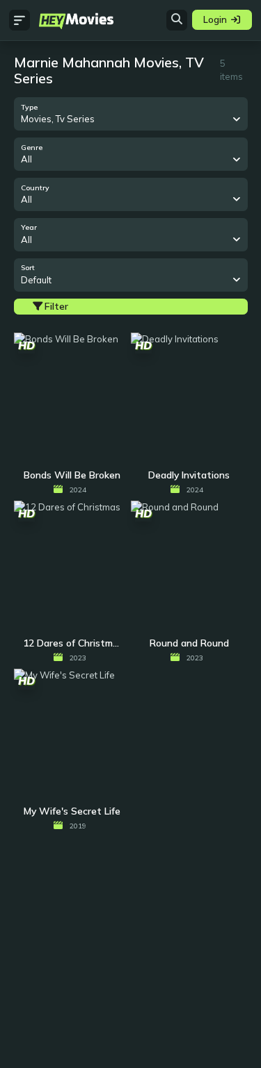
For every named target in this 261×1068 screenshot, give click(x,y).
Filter (56, 306)
